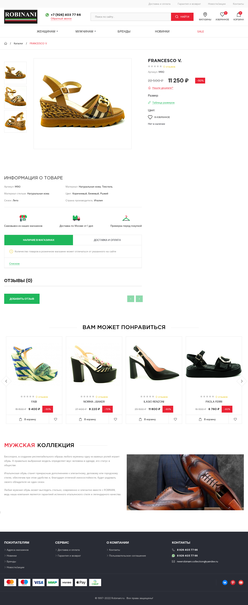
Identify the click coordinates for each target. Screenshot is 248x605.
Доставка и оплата (159, 3)
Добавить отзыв (22, 298)
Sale (200, 31)
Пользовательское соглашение (127, 555)
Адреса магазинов (18, 549)
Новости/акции (217, 3)
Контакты (238, 3)
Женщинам (46, 31)
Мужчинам (84, 31)
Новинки (162, 31)
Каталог (18, 43)
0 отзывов (169, 66)
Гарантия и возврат (189, 3)
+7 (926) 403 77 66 (66, 15)
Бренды (124, 31)
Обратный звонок (61, 18)
